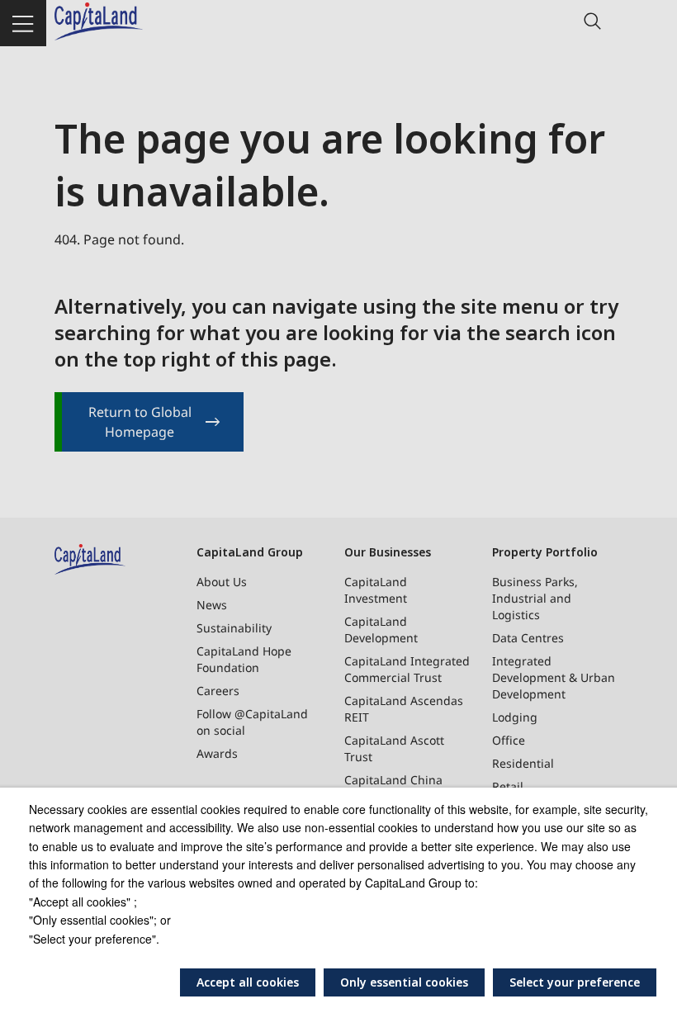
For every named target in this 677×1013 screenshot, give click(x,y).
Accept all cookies (247, 982)
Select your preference (574, 982)
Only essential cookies (404, 982)
